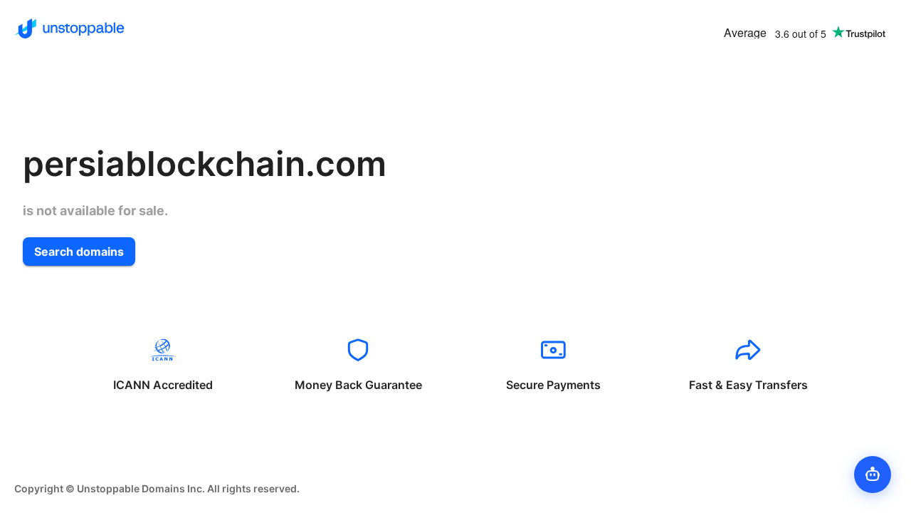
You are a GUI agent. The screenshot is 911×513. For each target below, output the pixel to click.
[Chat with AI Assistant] (872, 474)
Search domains (79, 251)
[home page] (69, 28)
